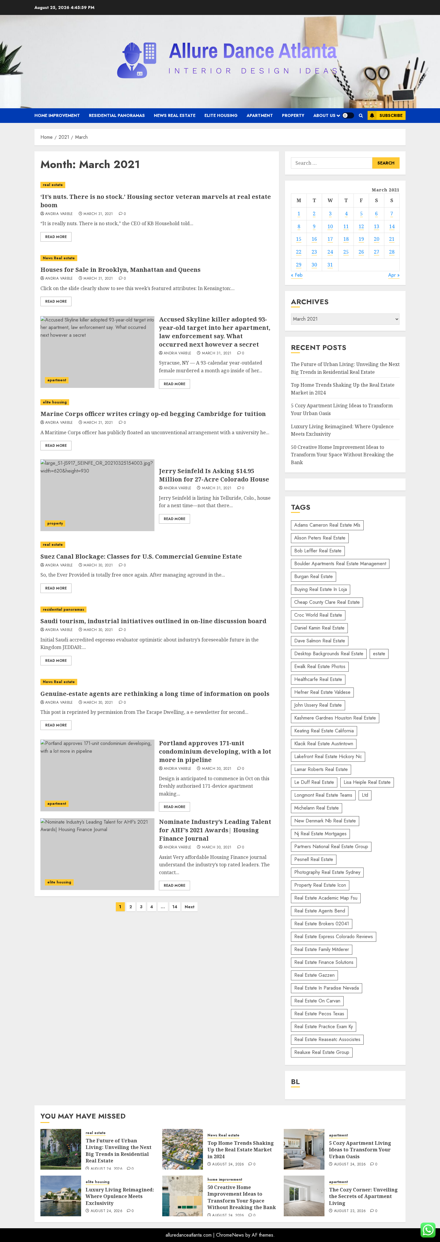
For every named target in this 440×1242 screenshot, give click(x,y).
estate (379, 653)
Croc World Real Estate (318, 615)
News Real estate (174, 115)
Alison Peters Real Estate (319, 537)
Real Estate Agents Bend (319, 910)
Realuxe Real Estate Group (321, 1052)
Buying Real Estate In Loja (320, 589)
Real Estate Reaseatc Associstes (327, 1039)
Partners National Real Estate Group (331, 846)
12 (361, 226)
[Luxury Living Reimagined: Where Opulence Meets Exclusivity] (60, 1196)
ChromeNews (230, 1235)
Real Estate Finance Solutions (323, 962)
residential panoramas (117, 115)
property (293, 115)
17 (330, 239)
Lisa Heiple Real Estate (367, 782)
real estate (53, 185)
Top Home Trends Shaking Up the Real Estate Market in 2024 (240, 1150)
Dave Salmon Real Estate (319, 640)
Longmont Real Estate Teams (323, 795)
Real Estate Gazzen (314, 975)
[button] (361, 115)
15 (298, 239)
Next (190, 907)
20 (376, 239)
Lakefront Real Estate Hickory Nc (328, 756)
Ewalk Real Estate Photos (319, 666)
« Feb (297, 275)
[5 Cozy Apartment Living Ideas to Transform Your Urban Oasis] (304, 1149)
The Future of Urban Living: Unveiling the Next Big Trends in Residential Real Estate (118, 1150)
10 (330, 226)
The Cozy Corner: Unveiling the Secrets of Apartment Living (363, 1196)
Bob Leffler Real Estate (318, 550)
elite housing (221, 115)
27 (376, 252)
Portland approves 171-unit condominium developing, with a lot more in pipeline (215, 751)
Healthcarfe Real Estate (318, 679)
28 (392, 252)
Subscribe (391, 115)
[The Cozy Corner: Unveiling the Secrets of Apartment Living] (304, 1196)
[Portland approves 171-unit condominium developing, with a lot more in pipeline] (97, 775)
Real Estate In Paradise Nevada (326, 988)
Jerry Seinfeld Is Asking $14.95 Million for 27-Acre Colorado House (214, 475)
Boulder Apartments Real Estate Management (340, 563)
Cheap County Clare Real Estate (327, 602)
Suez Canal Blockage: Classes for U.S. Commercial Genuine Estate (141, 556)
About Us (324, 115)
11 (346, 226)
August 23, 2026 (350, 1211)
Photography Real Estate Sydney (327, 872)
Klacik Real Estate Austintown (323, 743)
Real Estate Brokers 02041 (321, 923)
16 (314, 239)
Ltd (365, 795)
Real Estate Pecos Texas (319, 1013)
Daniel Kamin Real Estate (319, 627)
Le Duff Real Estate (314, 782)
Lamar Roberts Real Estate (321, 769)
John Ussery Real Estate (318, 705)
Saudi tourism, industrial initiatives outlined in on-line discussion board (153, 621)
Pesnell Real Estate (313, 859)
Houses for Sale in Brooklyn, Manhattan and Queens (120, 270)
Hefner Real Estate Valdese (322, 692)
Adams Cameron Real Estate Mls (327, 525)
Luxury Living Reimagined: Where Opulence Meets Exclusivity (120, 1196)
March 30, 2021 (98, 565)
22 (298, 252)
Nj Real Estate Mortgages (320, 833)
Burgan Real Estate (313, 576)
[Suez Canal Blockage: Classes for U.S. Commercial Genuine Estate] (156, 544)
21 (392, 239)
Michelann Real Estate (316, 807)
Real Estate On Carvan (317, 1000)
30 (314, 264)
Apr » (394, 275)
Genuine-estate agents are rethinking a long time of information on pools (154, 694)
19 (361, 239)
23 (314, 252)
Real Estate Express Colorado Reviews (333, 936)
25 (346, 252)
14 (174, 907)
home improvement (57, 115)
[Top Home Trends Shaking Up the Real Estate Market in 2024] (182, 1149)
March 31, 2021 (98, 214)
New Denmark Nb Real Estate (325, 820)
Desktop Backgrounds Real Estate (328, 653)
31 (330, 264)
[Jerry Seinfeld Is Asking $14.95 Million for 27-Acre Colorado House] (97, 495)
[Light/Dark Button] (348, 115)
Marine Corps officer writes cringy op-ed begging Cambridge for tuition (153, 414)
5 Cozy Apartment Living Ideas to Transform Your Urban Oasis (360, 1150)
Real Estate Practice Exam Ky (323, 1026)
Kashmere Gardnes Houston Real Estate (335, 717)
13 (376, 226)
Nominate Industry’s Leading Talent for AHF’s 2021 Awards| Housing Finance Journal (215, 830)
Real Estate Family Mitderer (321, 949)
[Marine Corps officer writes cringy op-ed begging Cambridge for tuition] (156, 402)
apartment (260, 115)
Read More (56, 237)
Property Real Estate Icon (320, 885)
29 (298, 264)
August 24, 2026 (106, 1169)
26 (361, 252)
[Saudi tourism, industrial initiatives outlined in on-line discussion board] (156, 609)
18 (346, 239)
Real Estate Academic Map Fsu (325, 897)
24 (330, 252)
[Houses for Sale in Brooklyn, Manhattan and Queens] (156, 258)
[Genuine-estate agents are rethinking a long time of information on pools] (156, 682)
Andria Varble (59, 214)
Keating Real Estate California (324, 730)
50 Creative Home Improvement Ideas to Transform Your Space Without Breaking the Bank (342, 455)
